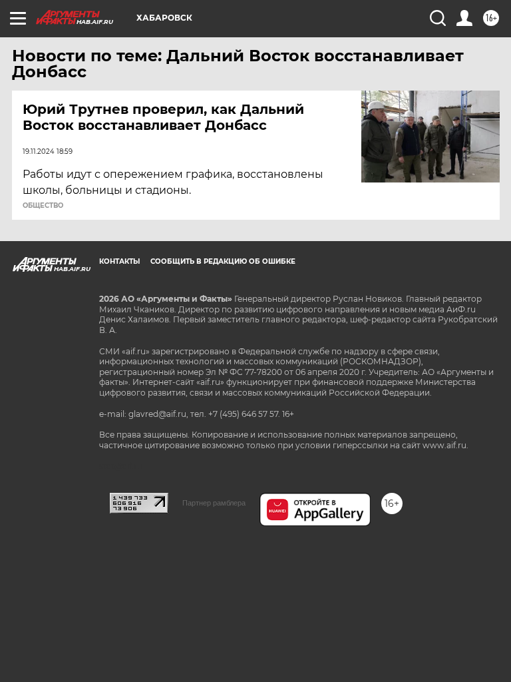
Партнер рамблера (214, 503)
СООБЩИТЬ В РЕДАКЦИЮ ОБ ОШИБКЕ (222, 261)
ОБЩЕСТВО (43, 205)
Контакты (119, 261)
